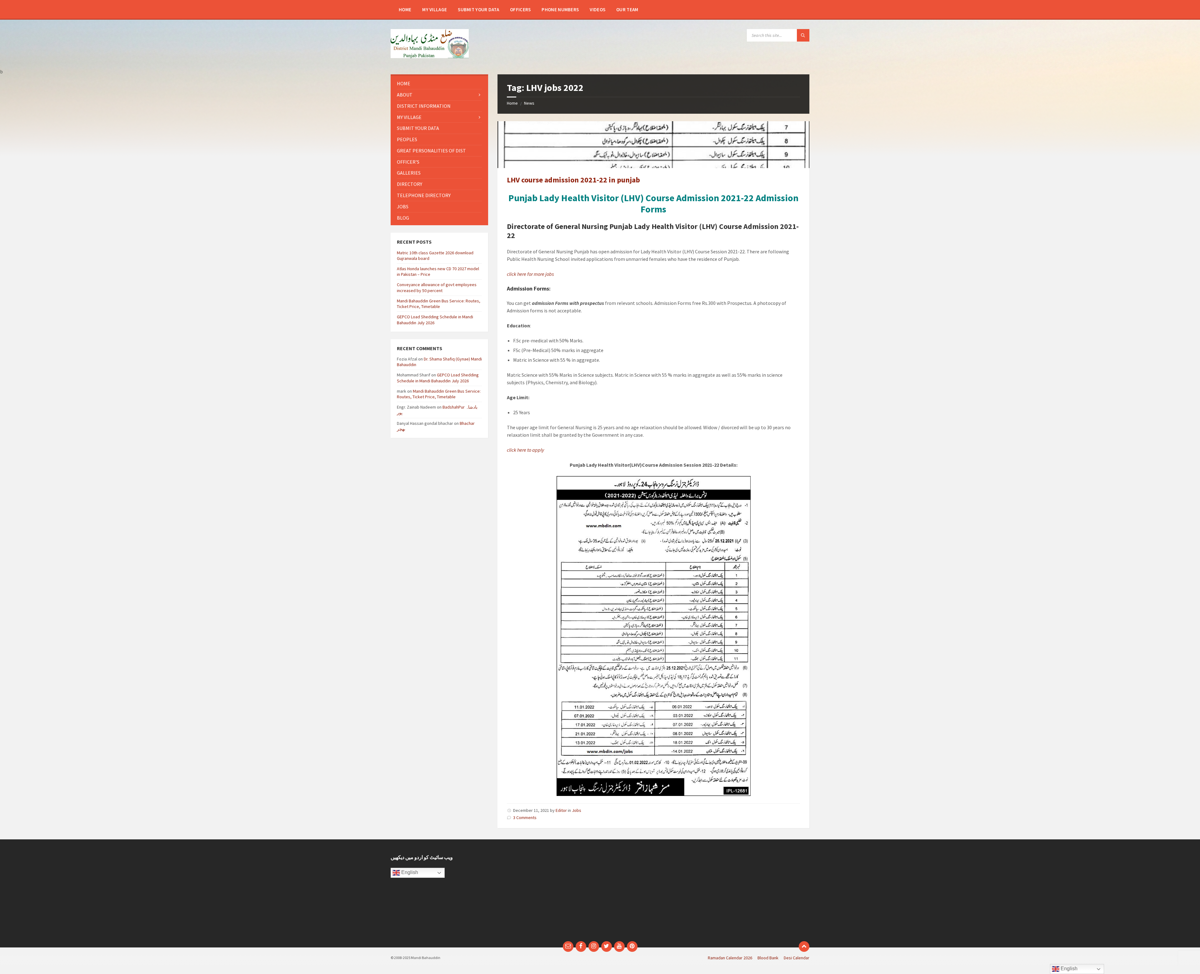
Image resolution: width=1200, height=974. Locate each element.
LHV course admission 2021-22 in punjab (573, 180)
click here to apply (525, 450)
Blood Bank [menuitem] (768, 958)
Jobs (576, 810)
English (409, 872)
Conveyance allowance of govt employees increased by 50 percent (437, 287)
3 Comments (525, 817)
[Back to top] (804, 946)
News (529, 103)
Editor (561, 810)
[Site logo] (430, 56)
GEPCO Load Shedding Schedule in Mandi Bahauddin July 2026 (438, 377)
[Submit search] (803, 35)
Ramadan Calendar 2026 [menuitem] (730, 958)
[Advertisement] (546, 893)
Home (512, 103)
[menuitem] (405, 9)
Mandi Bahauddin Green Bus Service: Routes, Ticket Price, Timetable (438, 303)
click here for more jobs (530, 274)
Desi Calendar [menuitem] (796, 958)
